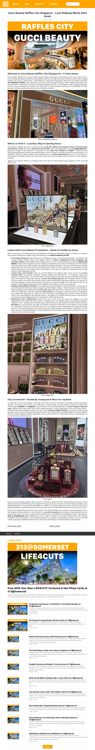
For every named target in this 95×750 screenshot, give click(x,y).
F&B (27, 4)
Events (39, 4)
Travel (53, 4)
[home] (6, 4)
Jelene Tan (49, 246)
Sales (16, 4)
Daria (50, 499)
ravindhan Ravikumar (50, 139)
